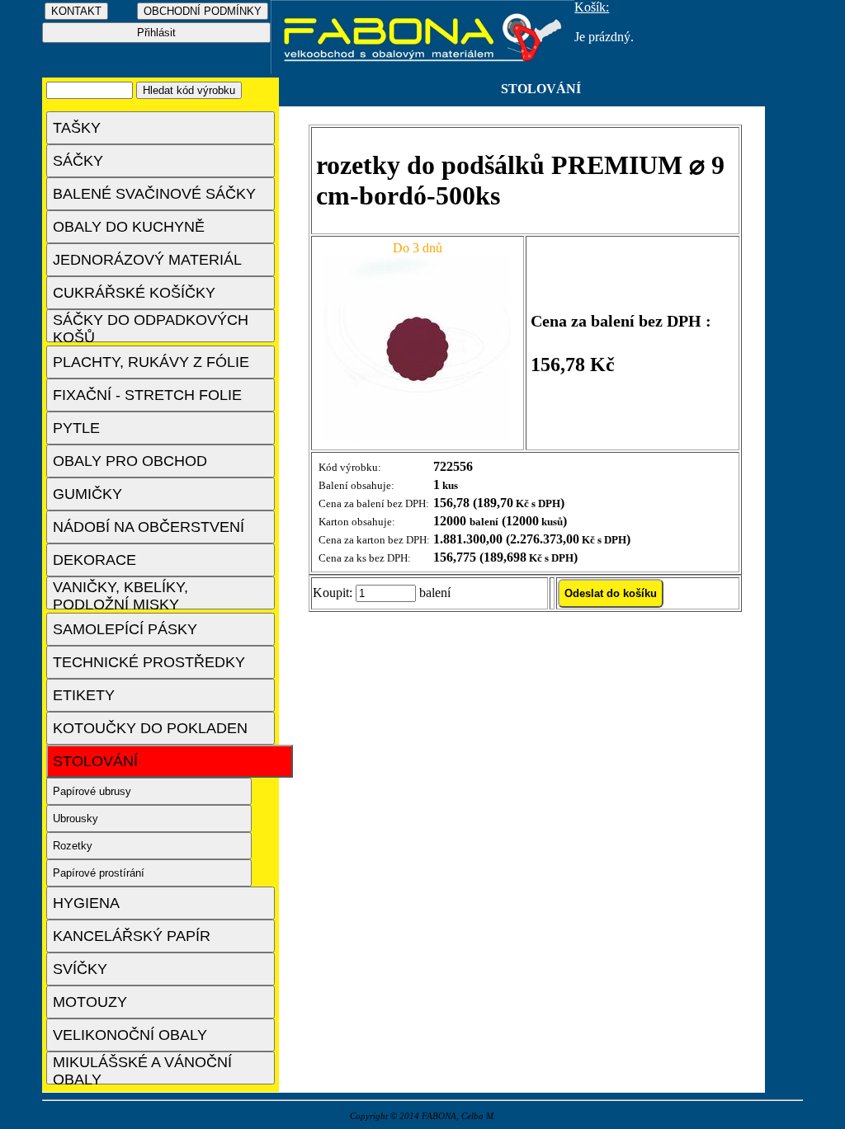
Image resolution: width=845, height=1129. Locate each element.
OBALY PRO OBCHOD (130, 461)
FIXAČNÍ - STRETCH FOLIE (147, 395)
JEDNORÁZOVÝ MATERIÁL (147, 260)
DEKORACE (94, 560)
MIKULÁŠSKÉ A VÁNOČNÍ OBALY (142, 1069)
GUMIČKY (87, 494)
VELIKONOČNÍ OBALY (130, 1035)
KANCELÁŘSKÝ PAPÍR (131, 936)
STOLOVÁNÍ (95, 761)
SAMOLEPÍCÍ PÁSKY (125, 629)
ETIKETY (84, 695)
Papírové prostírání (98, 873)
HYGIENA (86, 903)
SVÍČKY (80, 969)
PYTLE (76, 428)
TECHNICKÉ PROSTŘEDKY (149, 662)
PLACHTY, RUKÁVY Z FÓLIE (151, 362)
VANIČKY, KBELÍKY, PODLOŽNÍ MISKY (120, 594)
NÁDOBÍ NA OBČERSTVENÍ (148, 527)
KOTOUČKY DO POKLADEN (150, 728)
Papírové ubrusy (92, 791)
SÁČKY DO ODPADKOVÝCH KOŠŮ (150, 327)
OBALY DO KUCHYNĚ (129, 227)
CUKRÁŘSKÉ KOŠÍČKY (134, 293)
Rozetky (72, 846)
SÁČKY (78, 161)
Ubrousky (75, 818)
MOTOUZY (90, 1002)
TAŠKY (77, 128)
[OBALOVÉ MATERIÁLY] (423, 70)
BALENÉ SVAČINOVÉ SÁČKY (154, 194)
